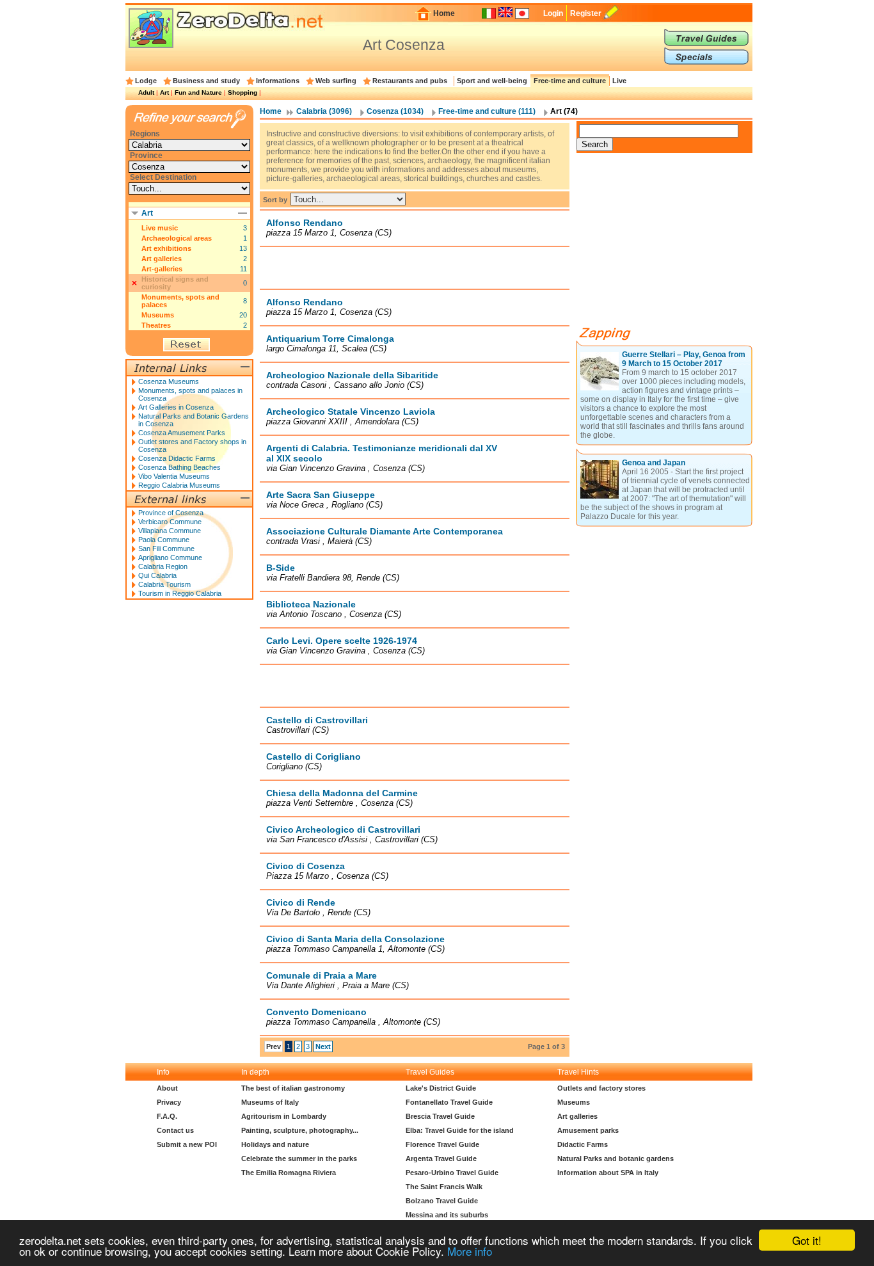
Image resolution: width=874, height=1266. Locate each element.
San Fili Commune (166, 548)
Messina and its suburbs (447, 1215)
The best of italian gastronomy (293, 1088)
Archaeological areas (176, 238)
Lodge (146, 80)
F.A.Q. (167, 1116)
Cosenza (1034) (395, 111)
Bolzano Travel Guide (442, 1201)
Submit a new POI (187, 1144)
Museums (157, 315)
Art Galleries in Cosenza (176, 407)
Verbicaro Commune (170, 521)
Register (585, 13)
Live (619, 80)
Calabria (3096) (324, 111)
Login (553, 13)
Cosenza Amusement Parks (181, 433)
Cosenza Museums (168, 381)
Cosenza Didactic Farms (177, 458)
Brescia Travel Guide (440, 1116)
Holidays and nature (275, 1144)
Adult (146, 92)
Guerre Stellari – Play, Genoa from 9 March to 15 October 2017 (683, 359)
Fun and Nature (198, 92)
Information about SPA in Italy (607, 1172)
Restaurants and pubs (409, 80)
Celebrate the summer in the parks (299, 1158)
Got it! (807, 1240)
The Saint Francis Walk (444, 1186)
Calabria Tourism (164, 584)
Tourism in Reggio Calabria (179, 593)
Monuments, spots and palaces (180, 300)
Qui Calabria (157, 575)
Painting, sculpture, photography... (299, 1130)
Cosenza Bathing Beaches (179, 467)
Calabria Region (162, 566)
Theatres (156, 325)
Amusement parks (588, 1130)
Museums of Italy (270, 1102)
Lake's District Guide (441, 1088)
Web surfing (335, 80)
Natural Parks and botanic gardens (615, 1158)
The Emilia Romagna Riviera (288, 1172)
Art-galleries (161, 269)
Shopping (242, 92)
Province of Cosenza (170, 513)
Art (164, 92)
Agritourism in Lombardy (283, 1116)
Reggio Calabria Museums (179, 485)
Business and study (206, 80)
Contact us (175, 1130)
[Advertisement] (414, 267)
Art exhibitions (166, 248)
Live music (159, 228)
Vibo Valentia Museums (174, 476)
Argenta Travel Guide (441, 1158)
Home (444, 13)
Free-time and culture (570, 80)
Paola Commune (163, 539)
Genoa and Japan (653, 462)
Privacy (169, 1102)
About (167, 1088)
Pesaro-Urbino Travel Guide (452, 1172)
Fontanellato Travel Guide (449, 1102)
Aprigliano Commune (170, 557)
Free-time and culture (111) (487, 111)
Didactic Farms (582, 1144)
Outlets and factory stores (601, 1088)
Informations (277, 80)
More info (469, 1251)
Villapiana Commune (169, 530)
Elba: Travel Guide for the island (460, 1130)
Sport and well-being (492, 80)
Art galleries (161, 258)
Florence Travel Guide (442, 1144)
